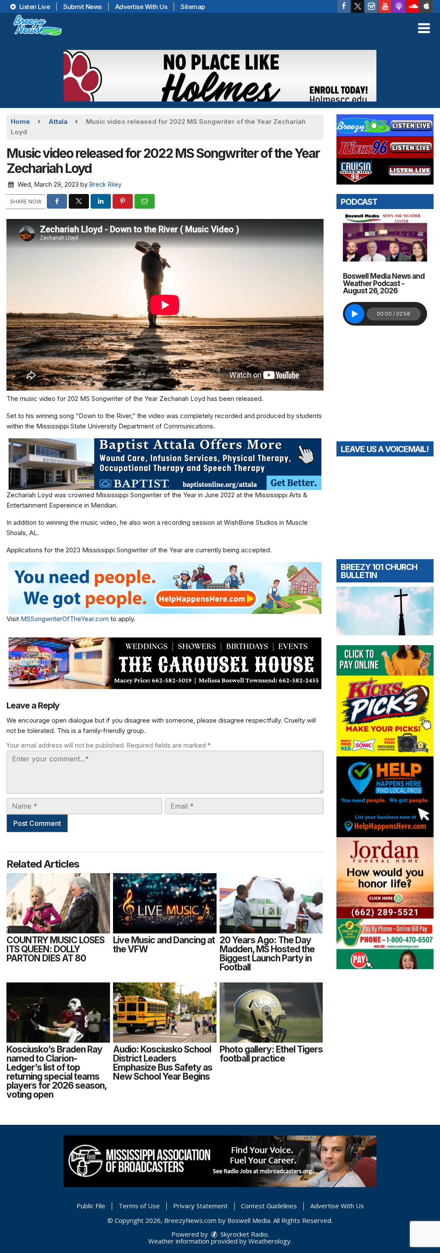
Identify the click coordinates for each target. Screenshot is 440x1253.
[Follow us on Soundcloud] (412, 6)
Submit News (82, 7)
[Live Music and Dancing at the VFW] (165, 903)
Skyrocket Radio (243, 1234)
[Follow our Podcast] (398, 6)
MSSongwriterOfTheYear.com (65, 619)
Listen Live (34, 7)
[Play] (354, 313)
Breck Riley (105, 184)
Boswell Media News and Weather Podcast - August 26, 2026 (384, 283)
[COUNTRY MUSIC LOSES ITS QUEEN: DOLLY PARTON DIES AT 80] (58, 903)
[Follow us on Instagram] (371, 6)
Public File (90, 1205)
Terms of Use (139, 1205)
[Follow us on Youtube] (385, 6)
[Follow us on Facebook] (343, 6)
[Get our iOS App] (426, 6)
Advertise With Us (141, 7)
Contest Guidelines (269, 1205)
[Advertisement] (220, 76)
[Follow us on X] (357, 6)
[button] (424, 28)
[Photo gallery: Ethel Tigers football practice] (271, 1012)
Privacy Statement (200, 1205)
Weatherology (269, 1241)
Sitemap (192, 7)
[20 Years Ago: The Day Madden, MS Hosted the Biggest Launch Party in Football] (271, 903)
